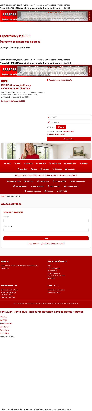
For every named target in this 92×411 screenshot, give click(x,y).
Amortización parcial (8, 292)
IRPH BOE (42, 163)
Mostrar (52, 127)
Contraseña (7, 226)
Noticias (46, 169)
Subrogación (55, 186)
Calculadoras (52, 271)
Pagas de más (21, 186)
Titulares (58, 169)
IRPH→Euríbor (38, 186)
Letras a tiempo (7, 295)
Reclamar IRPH (15, 181)
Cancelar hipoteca (34, 191)
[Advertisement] (69, 98)
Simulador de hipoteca (9, 290)
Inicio (9, 163)
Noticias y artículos (8, 297)
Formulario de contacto (56, 290)
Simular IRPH (71, 163)
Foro (35, 169)
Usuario (6, 217)
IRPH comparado (78, 181)
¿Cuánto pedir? (73, 186)
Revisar (85, 163)
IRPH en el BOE (60, 181)
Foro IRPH (51, 278)
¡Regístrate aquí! (68, 131)
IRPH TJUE (63, 191)
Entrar (61, 127)
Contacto (71, 169)
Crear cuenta (33, 243)
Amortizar (23, 169)
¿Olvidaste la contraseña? (56, 134)
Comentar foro (69, 139)
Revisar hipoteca (54, 273)
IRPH (18, 163)
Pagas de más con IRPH (56, 276)
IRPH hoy (29, 163)
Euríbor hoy (56, 163)
